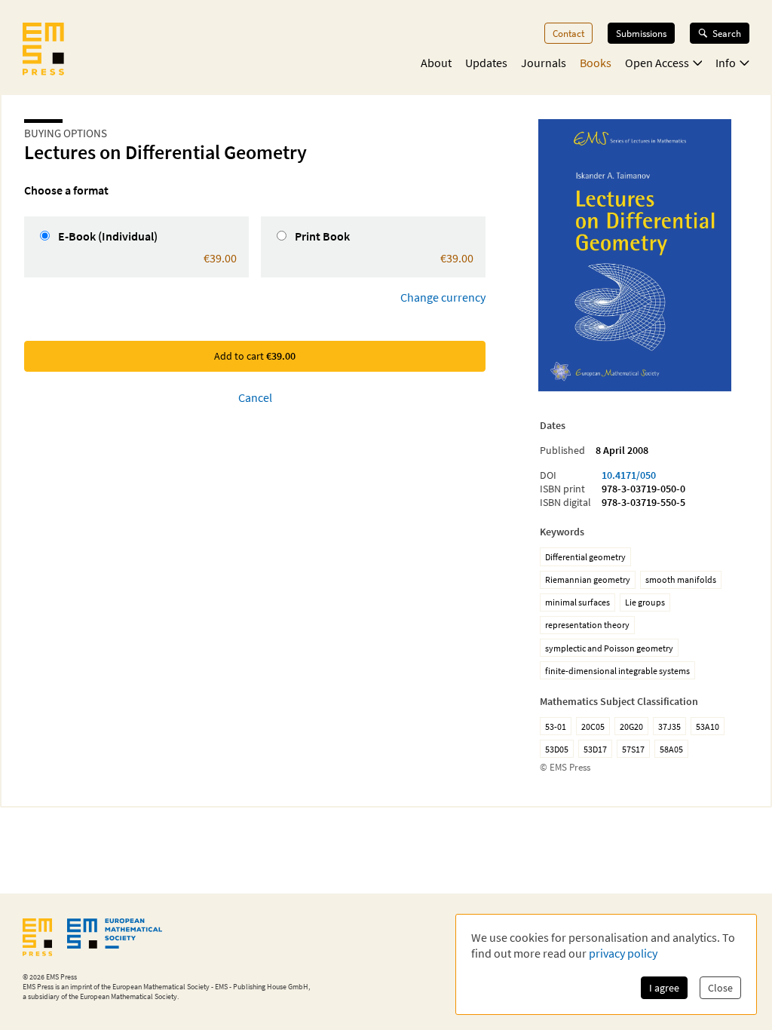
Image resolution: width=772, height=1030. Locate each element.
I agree (664, 988)
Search (726, 33)
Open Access (657, 62)
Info (725, 62)
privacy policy (623, 953)
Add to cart (255, 356)
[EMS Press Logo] (43, 50)
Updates (486, 62)
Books (595, 62)
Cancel (255, 397)
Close (720, 988)
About (436, 62)
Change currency (443, 297)
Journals (543, 62)
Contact (568, 33)
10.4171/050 (629, 475)
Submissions (641, 33)
